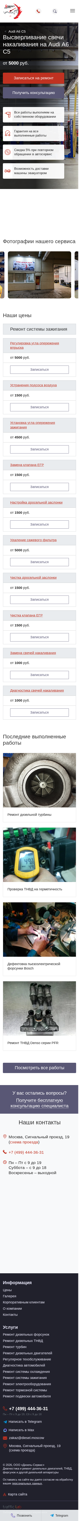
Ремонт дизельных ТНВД (23, 1341)
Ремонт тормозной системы (25, 1390)
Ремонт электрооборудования (27, 1384)
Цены (7, 1290)
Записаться (39, 369)
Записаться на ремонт (33, 78)
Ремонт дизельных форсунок (26, 1334)
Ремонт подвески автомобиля (27, 1396)
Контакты (10, 1315)
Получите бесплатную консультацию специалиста (39, 1103)
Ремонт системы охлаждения (26, 1372)
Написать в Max (21, 1430)
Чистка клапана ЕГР (26, 615)
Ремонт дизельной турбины (29, 815)
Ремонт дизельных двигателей (27, 1353)
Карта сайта (17, 1494)
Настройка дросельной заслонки (36, 502)
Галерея (9, 1296)
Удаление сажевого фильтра (33, 540)
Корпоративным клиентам (23, 1302)
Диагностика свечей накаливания (37, 690)
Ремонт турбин (14, 1347)
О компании (12, 1308)
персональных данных (27, 1483)
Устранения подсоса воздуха (33, 385)
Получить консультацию (33, 93)
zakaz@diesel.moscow (26, 1438)
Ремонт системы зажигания (25, 1378)
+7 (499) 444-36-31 (26, 1152)
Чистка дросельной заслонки (33, 578)
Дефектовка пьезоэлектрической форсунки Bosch (33, 966)
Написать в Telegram (25, 1422)
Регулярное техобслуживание (27, 1359)
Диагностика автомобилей (24, 1365)
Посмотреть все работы (39, 1067)
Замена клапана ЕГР (27, 465)
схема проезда (24, 1142)
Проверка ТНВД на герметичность (34, 889)
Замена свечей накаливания (33, 653)
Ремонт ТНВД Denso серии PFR (32, 1043)
